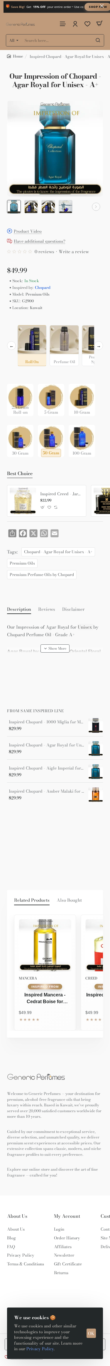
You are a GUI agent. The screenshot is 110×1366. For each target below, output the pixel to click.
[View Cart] (99, 23)
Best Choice (20, 473)
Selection (17, 320)
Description (19, 609)
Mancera (28, 978)
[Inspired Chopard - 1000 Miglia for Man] (95, 725)
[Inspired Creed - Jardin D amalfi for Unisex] (23, 501)
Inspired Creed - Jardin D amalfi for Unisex (61, 494)
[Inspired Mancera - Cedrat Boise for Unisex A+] (45, 945)
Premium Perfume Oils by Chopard (42, 574)
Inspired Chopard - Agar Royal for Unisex (46, 745)
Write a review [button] (74, 251)
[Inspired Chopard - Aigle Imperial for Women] (95, 771)
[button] (14, 207)
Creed (91, 978)
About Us (17, 1216)
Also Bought (69, 900)
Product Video (28, 231)
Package (16, 375)
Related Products (32, 900)
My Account (67, 1216)
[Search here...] (98, 40)
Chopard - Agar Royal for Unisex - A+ (58, 552)
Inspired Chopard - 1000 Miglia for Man (46, 722)
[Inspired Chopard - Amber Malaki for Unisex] (95, 794)
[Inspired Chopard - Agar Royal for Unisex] (95, 748)
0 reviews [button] (44, 251)
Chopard (42, 287)
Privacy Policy (40, 1349)
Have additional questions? (39, 241)
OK (91, 1333)
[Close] (101, 5)
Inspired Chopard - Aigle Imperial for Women (46, 768)
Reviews (46, 609)
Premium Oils (22, 563)
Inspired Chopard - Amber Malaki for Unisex (46, 791)
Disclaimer (73, 609)
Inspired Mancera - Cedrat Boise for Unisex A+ (44, 998)
